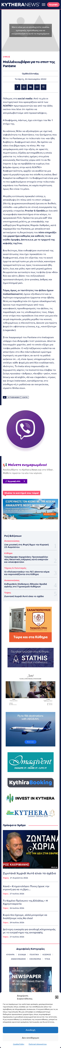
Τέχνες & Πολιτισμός (15, 568)
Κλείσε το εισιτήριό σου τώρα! (22, 493)
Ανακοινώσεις (11, 541)
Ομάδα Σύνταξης (30, 73)
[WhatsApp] (24, 87)
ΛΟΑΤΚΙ (25, 397)
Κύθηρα (8, 553)
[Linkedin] (30, 87)
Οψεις (6, 57)
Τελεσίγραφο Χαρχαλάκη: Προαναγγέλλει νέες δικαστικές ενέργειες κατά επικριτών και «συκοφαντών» (26, 559)
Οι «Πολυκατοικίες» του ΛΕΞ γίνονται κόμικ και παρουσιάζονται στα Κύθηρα (27, 572)
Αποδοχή (30, 1030)
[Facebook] (17, 87)
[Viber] (43, 87)
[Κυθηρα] (20, 4)
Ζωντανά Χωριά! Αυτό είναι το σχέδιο (24, 596)
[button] (56, 997)
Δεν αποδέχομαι (30, 1038)
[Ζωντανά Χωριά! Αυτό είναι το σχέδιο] (30, 849)
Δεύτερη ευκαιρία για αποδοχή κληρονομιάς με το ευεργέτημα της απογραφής (29, 931)
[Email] (37, 87)
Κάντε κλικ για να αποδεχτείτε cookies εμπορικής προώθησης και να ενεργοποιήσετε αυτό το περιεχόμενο (30, 30)
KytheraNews (14, 397)
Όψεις (7, 593)
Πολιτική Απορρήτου (38, 1044)
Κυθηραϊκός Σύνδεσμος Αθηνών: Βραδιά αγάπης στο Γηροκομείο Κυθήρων (25, 585)
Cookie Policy (18, 1044)
